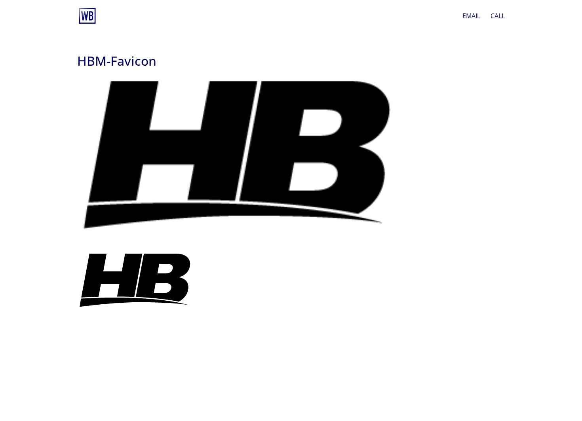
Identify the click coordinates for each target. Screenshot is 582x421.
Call (498, 16)
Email (471, 16)
